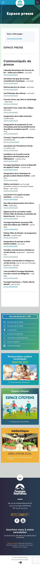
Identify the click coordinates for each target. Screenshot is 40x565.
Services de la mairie (15, 322)
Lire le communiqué (11, 75)
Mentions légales (23, 559)
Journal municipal (13, 346)
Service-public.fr (13, 342)
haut (20, 478)
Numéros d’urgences (15, 334)
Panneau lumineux (25, 543)
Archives (29, 545)
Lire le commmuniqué (11, 142)
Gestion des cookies (20, 547)
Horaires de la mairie (15, 326)
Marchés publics (12, 545)
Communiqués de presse (14, 38)
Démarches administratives (17, 338)
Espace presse (12, 543)
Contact (22, 545)
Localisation (11, 330)
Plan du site (15, 559)
